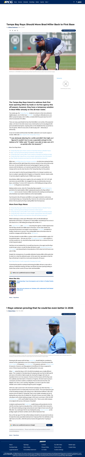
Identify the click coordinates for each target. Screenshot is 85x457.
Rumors (20, 2)
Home (10, 297)
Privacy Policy (45, 447)
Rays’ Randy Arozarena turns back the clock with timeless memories (29, 158)
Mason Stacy (11, 311)
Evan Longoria (13, 364)
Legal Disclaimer (13, 449)
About (10, 444)
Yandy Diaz (33, 360)
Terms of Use (57, 447)
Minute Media (9, 453)
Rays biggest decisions (37, 238)
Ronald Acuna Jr (13, 399)
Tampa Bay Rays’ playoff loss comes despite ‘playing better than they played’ (31, 156)
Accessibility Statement (30, 449)
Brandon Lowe (50, 364)
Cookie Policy (72, 447)
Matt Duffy (41, 229)
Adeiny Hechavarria (46, 188)
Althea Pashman (13, 27)
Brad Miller (30, 115)
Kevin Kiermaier (29, 364)
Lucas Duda (26, 225)
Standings (31, 2)
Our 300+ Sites (58, 444)
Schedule (25, 2)
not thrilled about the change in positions (25, 161)
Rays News (16, 297)
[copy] (17, 30)
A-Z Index (44, 449)
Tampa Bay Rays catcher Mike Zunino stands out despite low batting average (31, 154)
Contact (44, 444)
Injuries (42, 2)
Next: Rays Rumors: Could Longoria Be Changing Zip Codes (25, 261)
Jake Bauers (34, 233)
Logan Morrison (16, 225)
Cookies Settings (58, 449)
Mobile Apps (72, 444)
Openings (26, 444)
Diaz (14, 371)
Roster (37, 2)
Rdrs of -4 (11, 185)
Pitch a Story (27, 447)
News (15, 2)
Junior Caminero (44, 410)
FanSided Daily (13, 447)
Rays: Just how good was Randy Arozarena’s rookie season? (27, 152)
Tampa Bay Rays (24, 113)
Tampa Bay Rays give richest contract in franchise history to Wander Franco (31, 150)
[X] (76, 1)
